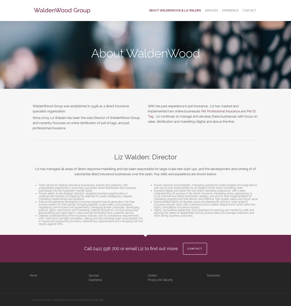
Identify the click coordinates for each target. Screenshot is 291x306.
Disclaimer (213, 275)
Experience (95, 279)
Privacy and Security (160, 279)
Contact (152, 275)
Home (33, 275)
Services (94, 275)
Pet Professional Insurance (220, 111)
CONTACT (195, 248)
